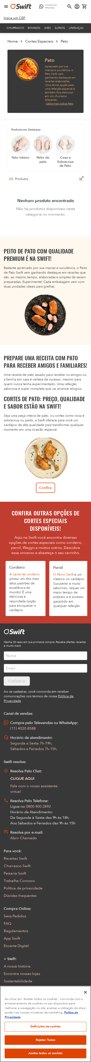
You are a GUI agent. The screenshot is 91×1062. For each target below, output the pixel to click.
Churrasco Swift (17, 866)
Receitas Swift (15, 858)
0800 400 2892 (38, 806)
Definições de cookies (45, 1026)
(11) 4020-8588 (23, 728)
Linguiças (76, 28)
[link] (14, 18)
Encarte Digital (16, 945)
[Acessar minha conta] (77, 6)
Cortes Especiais (39, 41)
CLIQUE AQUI (22, 778)
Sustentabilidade (18, 981)
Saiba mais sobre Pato (59, 103)
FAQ (7, 923)
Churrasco (15, 28)
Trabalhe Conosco (19, 880)
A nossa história (17, 966)
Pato (64, 41)
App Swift (12, 938)
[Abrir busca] (69, 6)
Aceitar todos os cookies (45, 1053)
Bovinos (34, 28)
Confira (45, 487)
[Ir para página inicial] (21, 6)
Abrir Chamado (23, 838)
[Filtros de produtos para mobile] (81, 179)
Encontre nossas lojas (22, 973)
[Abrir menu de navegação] (6, 6)
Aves (47, 28)
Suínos (60, 28)
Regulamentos (16, 931)
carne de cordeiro (26, 574)
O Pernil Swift (63, 574)
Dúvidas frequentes (20, 895)
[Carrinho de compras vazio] (84, 6)
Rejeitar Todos (46, 1040)
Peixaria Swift (15, 873)
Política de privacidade (23, 888)
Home (12, 41)
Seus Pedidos (15, 916)
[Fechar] (85, 992)
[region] (45, 1024)
